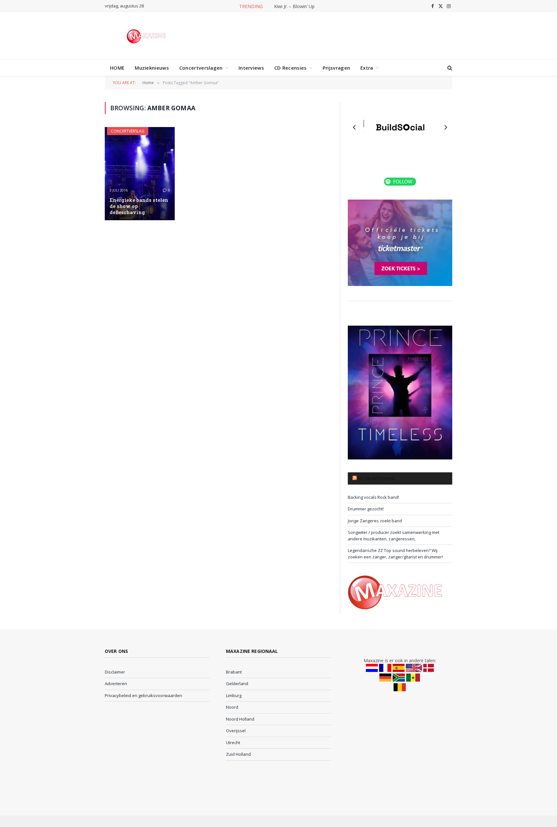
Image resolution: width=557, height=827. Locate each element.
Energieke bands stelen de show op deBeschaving (139, 206)
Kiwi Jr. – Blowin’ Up (294, 6)
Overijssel (236, 730)
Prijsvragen (336, 67)
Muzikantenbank (376, 478)
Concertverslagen (201, 67)
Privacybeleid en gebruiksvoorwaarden (143, 695)
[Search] (449, 68)
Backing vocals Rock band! (373, 497)
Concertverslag (127, 131)
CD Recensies (290, 67)
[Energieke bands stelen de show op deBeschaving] (140, 173)
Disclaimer (115, 672)
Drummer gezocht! (366, 509)
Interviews (251, 67)
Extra (366, 67)
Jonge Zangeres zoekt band (375, 521)
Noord (232, 707)
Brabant (234, 672)
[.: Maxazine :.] (147, 35)
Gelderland (237, 683)
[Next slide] (445, 127)
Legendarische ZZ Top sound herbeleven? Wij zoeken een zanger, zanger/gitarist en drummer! (395, 553)
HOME (117, 67)
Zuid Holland (238, 754)
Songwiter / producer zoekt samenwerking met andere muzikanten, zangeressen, (393, 535)
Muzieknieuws (152, 67)
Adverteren (116, 683)
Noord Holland (240, 719)
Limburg (233, 695)
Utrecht (233, 742)
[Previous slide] (354, 127)
